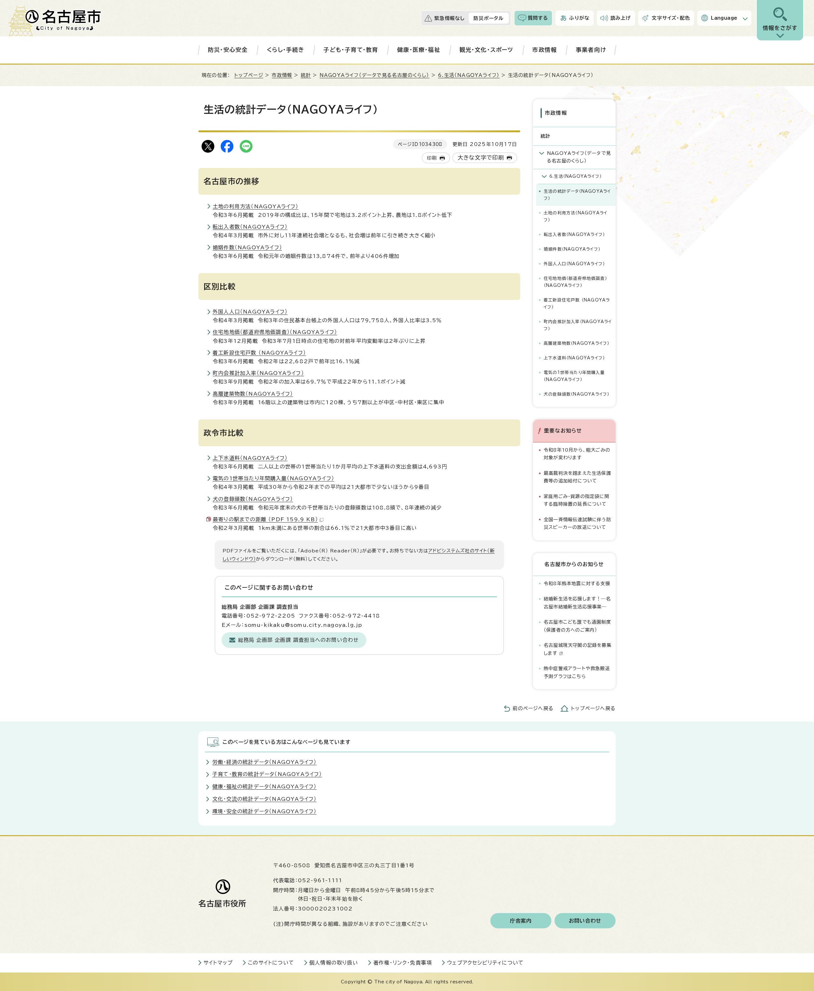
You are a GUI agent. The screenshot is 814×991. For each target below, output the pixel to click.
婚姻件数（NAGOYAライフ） (247, 247)
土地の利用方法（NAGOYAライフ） (256, 206)
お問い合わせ (585, 920)
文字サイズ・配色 (671, 18)
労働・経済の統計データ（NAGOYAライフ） (264, 762)
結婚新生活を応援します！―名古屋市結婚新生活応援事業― (577, 602)
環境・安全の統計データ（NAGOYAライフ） (264, 811)
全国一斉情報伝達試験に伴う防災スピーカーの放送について (577, 523)
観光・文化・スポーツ (486, 49)
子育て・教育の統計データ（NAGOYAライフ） (267, 774)
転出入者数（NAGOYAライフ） (250, 226)
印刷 (432, 158)
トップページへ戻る (593, 708)
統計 (306, 75)
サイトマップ (218, 962)
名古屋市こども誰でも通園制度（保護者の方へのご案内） (577, 626)
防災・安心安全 (228, 49)
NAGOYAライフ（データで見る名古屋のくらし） (375, 75)
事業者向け (591, 49)
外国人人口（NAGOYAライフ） (250, 311)
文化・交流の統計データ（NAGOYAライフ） (264, 798)
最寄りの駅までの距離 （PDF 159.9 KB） (265, 519)
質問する (538, 18)
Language (724, 18)
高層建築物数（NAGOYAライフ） (253, 393)
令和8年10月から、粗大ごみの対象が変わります (577, 453)
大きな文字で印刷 (481, 157)
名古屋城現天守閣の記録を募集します (577, 649)
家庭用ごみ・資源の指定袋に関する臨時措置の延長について (576, 500)
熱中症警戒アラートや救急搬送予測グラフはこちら (577, 672)
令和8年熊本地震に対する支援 (577, 583)
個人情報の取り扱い (333, 962)
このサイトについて (271, 962)
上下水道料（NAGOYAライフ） (250, 458)
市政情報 (544, 49)
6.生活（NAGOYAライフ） (469, 75)
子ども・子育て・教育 (350, 49)
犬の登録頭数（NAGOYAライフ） (253, 499)
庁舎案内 (521, 920)
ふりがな (579, 18)
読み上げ (620, 18)
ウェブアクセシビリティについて (485, 962)
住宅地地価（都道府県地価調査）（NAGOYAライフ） (275, 332)
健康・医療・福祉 (418, 49)
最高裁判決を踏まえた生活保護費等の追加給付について (577, 477)
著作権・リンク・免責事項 (402, 962)
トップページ (248, 75)
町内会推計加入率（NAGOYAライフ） (258, 373)
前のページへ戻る (533, 708)
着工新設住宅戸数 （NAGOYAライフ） (259, 352)
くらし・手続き (285, 49)
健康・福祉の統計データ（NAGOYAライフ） (264, 786)
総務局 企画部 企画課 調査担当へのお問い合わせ (298, 639)
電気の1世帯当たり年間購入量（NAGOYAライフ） (273, 478)
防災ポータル (488, 18)
